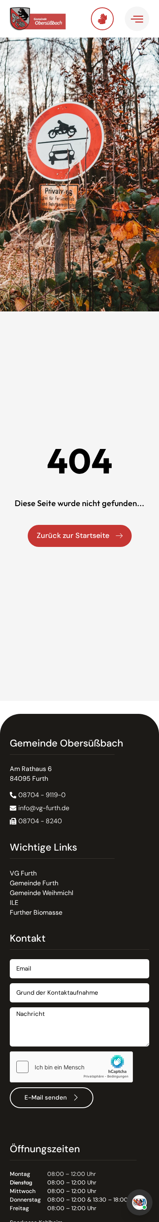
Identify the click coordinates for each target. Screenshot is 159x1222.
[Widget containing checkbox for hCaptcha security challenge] (71, 1066)
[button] (36, 821)
